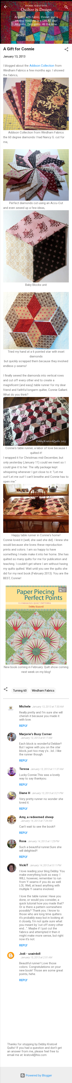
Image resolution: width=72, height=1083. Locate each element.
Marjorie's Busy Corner (35, 734)
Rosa (22, 841)
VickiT (23, 865)
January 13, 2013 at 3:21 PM (47, 793)
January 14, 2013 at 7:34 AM (36, 820)
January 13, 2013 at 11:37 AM (47, 769)
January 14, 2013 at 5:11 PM (45, 865)
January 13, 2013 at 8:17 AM (36, 737)
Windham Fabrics (43, 690)
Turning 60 (20, 690)
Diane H (24, 793)
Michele (25, 706)
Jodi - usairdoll (29, 954)
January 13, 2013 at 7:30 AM (48, 706)
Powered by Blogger (38, 1075)
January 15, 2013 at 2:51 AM (36, 957)
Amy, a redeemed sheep (36, 817)
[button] (66, 50)
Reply (23, 725)
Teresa (24, 769)
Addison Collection (41, 65)
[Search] (66, 8)
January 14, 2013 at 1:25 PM (43, 841)
